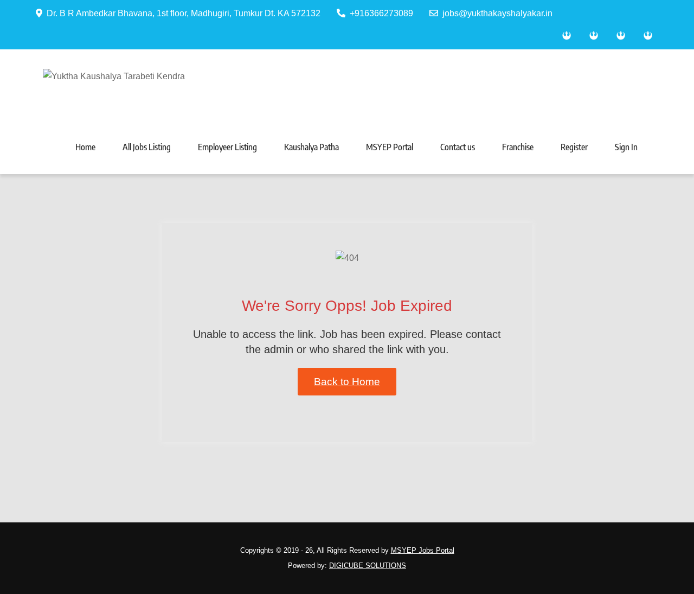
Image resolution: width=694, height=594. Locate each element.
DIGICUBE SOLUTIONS (367, 565)
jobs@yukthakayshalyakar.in (497, 13)
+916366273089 (381, 13)
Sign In (626, 147)
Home (85, 147)
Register (574, 147)
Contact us (457, 147)
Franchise (518, 147)
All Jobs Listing (147, 147)
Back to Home (347, 381)
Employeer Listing (227, 147)
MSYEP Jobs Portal (422, 550)
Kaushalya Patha (311, 147)
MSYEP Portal (389, 147)
